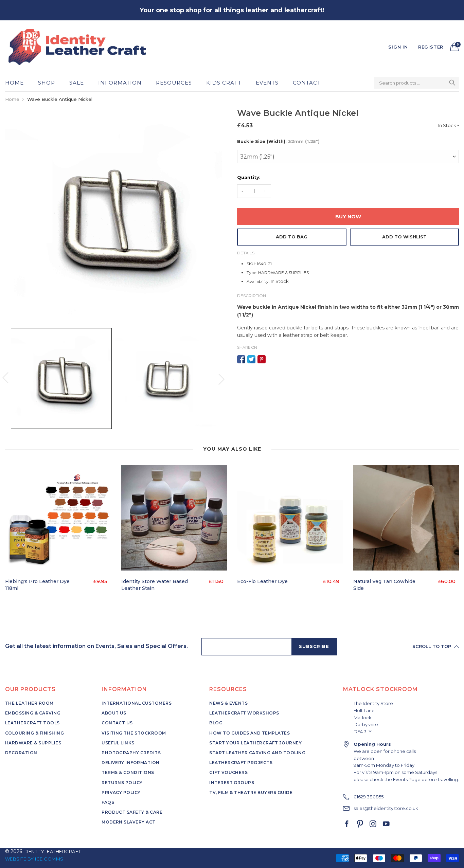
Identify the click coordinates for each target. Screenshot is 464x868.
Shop (46, 82)
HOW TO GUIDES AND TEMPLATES (249, 733)
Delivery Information (131, 762)
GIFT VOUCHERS (228, 772)
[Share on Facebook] (241, 359)
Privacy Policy (121, 792)
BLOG (215, 722)
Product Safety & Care (132, 812)
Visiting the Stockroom (134, 733)
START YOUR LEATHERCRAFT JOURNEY (255, 742)
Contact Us (117, 722)
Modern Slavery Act (129, 822)
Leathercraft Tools (32, 722)
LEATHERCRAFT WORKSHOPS (244, 713)
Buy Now (348, 217)
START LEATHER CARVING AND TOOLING (257, 752)
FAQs (108, 802)
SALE (76, 82)
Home (14, 82)
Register (430, 47)
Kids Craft (224, 82)
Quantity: (249, 177)
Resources (174, 82)
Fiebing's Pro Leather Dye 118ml (37, 584)
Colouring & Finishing (34, 733)
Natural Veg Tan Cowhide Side (384, 584)
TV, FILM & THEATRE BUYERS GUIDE (250, 792)
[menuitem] (18, 82)
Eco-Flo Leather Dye (262, 581)
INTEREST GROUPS (231, 782)
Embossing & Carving (32, 713)
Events (267, 82)
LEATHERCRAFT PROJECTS (240, 762)
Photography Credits (131, 752)
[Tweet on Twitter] (251, 359)
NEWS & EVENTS (228, 703)
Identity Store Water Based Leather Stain (154, 584)
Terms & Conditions (128, 772)
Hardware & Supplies (33, 742)
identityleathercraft (52, 851)
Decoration (21, 752)
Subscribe (314, 646)
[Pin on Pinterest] (261, 359)
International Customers (137, 703)
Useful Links (118, 742)
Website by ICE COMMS (34, 859)
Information (120, 82)
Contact (307, 82)
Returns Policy (122, 782)
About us (114, 713)
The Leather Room (29, 703)
